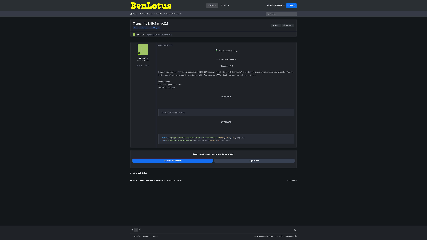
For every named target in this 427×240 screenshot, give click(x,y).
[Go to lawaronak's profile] (134, 34)
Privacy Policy (136, 236)
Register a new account (172, 161)
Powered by (286, 236)
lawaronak (140, 34)
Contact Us (146, 236)
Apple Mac (168, 34)
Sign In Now (254, 161)
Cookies (155, 236)
